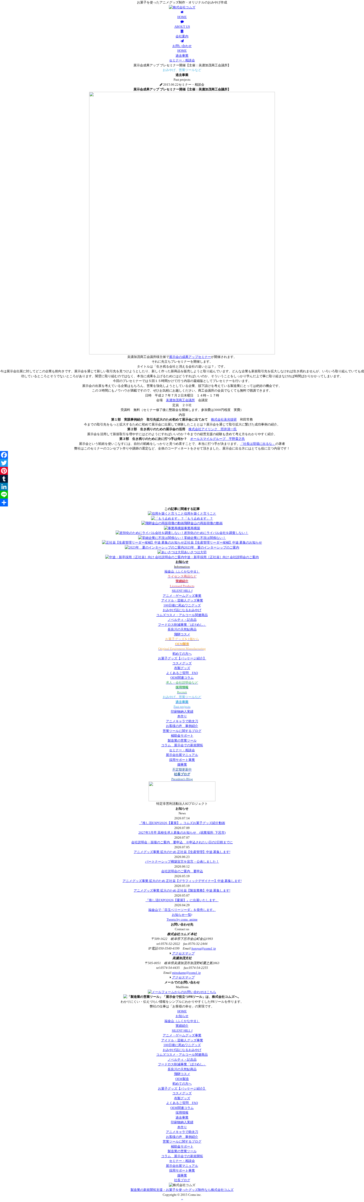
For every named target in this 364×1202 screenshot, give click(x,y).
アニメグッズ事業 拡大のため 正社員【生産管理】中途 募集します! (182, 852)
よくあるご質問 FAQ (182, 673)
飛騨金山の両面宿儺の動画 (203, 523)
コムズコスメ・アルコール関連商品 (182, 615)
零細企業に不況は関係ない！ (205, 538)
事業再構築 (192, 528)
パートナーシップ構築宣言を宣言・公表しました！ (182, 861)
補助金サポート (182, 735)
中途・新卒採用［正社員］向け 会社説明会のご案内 (221, 557)
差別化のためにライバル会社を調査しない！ (216, 533)
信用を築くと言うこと (200, 513)
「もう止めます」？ (198, 518)
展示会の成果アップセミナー (190, 357)
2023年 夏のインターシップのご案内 (211, 547)
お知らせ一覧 (181, 915)
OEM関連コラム (182, 677)
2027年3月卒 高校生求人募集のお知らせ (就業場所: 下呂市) (182, 832)
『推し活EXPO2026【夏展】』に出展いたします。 (182, 900)
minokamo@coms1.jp (186, 973)
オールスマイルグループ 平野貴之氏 (217, 439)
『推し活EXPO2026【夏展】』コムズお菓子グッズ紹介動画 (182, 823)
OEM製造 (182, 1079)
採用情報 (182, 1112)
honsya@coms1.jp (203, 948)
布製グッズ (182, 668)
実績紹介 (182, 1025)
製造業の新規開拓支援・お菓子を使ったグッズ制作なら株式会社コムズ (182, 1190)
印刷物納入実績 (182, 711)
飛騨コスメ (182, 634)
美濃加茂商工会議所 (180, 400)
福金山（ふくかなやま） (182, 571)
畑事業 (182, 764)
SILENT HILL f (182, 591)
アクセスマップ (183, 953)
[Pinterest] (182, 471)
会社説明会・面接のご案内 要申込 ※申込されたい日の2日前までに (182, 842)
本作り (182, 716)
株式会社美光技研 (224, 419)
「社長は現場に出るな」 (257, 444)
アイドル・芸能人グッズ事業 (182, 600)
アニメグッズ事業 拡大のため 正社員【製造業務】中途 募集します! (182, 890)
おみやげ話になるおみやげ (182, 610)
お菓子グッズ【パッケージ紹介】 (182, 658)
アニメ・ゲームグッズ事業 (182, 596)
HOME (182, 50)
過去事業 (182, 55)
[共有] (182, 502)
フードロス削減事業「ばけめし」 (182, 624)
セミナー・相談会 (182, 60)
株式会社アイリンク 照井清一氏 (212, 429)
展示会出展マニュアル (182, 755)
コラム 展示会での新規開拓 (182, 745)
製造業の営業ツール (182, 740)
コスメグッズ (182, 663)
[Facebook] (182, 455)
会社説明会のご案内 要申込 (182, 871)
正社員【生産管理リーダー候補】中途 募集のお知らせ (223, 542)
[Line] (182, 495)
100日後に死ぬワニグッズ (182, 605)
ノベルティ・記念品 (182, 620)
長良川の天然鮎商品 (182, 629)
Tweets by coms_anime (182, 919)
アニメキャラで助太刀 (182, 721)
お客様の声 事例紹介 (182, 726)
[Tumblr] (182, 479)
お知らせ (182, 1016)
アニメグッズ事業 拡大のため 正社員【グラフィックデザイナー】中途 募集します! (182, 881)
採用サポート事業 (182, 760)
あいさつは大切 (195, 552)
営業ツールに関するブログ (182, 731)
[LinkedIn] (182, 487)
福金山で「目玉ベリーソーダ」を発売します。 (182, 910)
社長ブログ (182, 1180)
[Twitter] (182, 463)
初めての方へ (182, 653)
